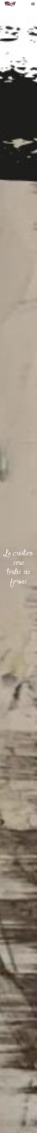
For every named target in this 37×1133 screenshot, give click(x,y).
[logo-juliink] (15, 3)
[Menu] (31, 3)
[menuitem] (31, 3)
